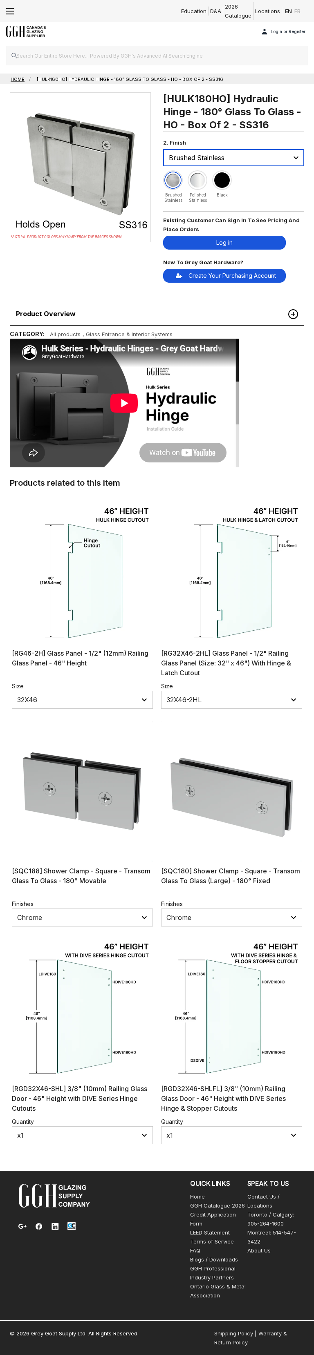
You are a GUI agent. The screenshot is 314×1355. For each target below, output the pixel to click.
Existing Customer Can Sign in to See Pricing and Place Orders (231, 224)
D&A (215, 11)
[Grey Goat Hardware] (54, 1195)
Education (193, 11)
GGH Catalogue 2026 (217, 1205)
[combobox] (157, 55)
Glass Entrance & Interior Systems (129, 334)
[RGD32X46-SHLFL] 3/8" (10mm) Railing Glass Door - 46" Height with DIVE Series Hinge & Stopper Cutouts (223, 1098)
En (288, 11)
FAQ (195, 1250)
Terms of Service (212, 1241)
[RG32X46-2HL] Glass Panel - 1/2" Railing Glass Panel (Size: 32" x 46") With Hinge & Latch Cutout (226, 663)
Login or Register (288, 31)
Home (197, 1196)
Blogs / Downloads (214, 1259)
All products (65, 334)
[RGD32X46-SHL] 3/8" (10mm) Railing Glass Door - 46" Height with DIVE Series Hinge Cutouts (79, 1098)
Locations (267, 11)
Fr (297, 11)
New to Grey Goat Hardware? (203, 262)
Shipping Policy (233, 1333)
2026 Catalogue (238, 11)
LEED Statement (210, 1232)
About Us (259, 1250)
